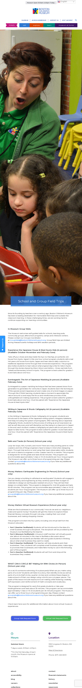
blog (13, 679)
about (13, 671)
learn (49, 25)
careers (14, 683)
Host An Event (67, 20)
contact (52, 671)
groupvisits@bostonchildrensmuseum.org (32, 461)
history (52, 679)
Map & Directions (55, 650)
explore (36, 25)
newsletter (53, 683)
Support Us (54, 20)
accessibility (16, 675)
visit (24, 25)
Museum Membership (39, 20)
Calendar (24, 20)
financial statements (57, 675)
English (63, 2)
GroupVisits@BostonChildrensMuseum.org (28, 340)
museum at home (66, 25)
